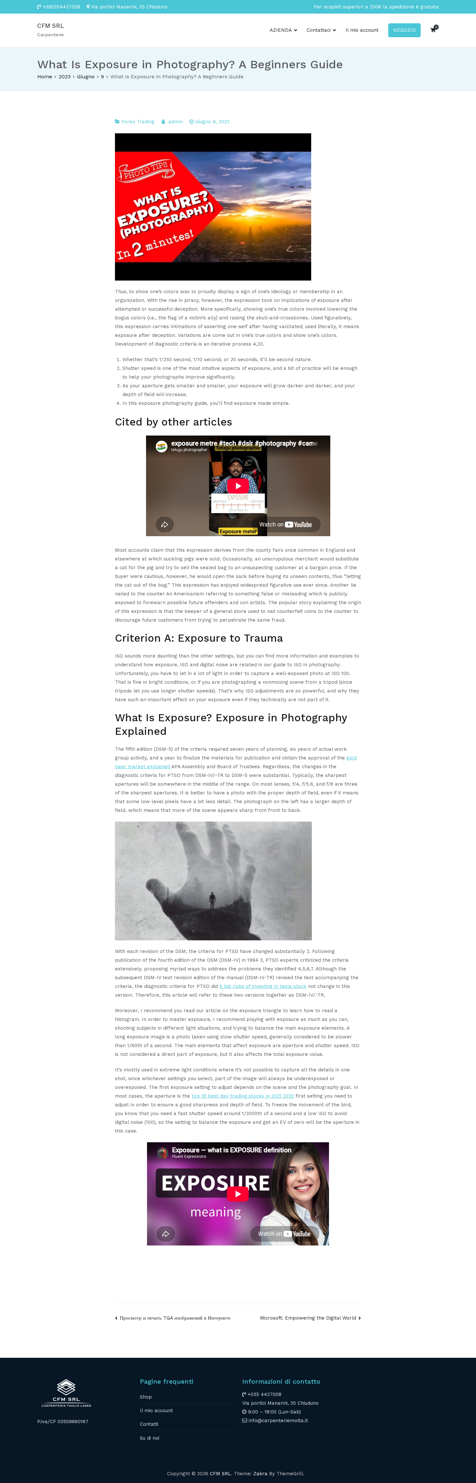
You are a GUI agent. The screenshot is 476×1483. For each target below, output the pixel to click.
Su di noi (149, 1438)
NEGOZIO (404, 30)
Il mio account (362, 30)
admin (175, 122)
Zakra (260, 1474)
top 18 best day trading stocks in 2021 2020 (243, 1096)
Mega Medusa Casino (62, 1438)
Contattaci (319, 30)
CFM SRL (50, 25)
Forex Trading (138, 122)
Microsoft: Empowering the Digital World (308, 1318)
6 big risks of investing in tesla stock (263, 986)
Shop (146, 1397)
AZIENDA (281, 30)
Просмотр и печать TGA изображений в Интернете (175, 1318)
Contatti (149, 1424)
